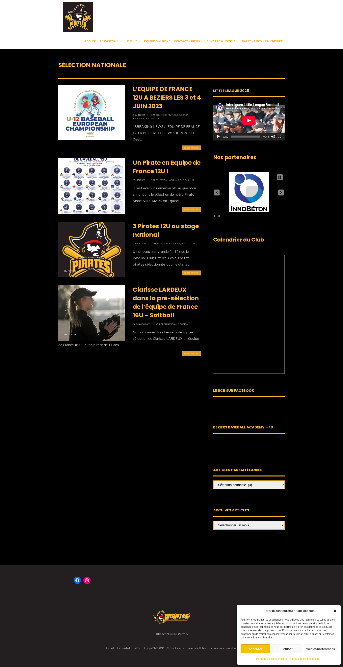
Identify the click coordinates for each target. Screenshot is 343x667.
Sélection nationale (167, 180)
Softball (185, 324)
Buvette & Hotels (221, 41)
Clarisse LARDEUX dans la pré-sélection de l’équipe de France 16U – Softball (166, 302)
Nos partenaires (234, 157)
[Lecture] (218, 137)
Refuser (287, 649)
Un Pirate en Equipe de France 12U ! (167, 166)
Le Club (131, 41)
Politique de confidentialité (271, 658)
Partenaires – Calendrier (262, 41)
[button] (335, 611)
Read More (191, 148)
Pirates (72, 134)
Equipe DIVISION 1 (157, 41)
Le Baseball (109, 41)
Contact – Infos (187, 41)
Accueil (90, 41)
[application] (249, 120)
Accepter (255, 649)
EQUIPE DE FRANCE (166, 115)
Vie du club (152, 118)
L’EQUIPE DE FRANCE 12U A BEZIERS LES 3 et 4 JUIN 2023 (167, 97)
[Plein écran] (279, 137)
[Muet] (273, 137)
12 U (153, 115)
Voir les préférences (320, 649)
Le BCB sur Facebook (233, 390)
